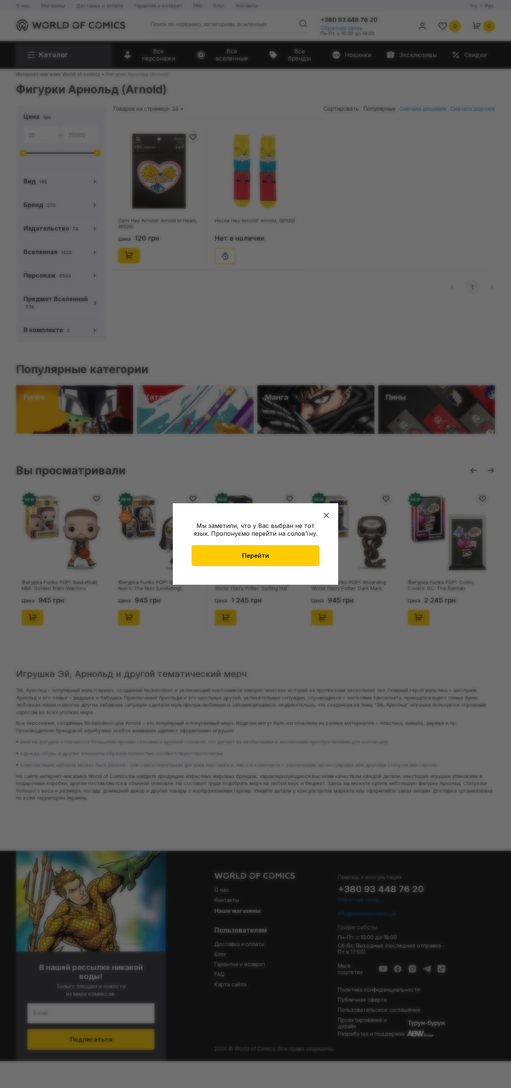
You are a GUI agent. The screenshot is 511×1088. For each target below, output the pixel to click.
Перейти (255, 555)
